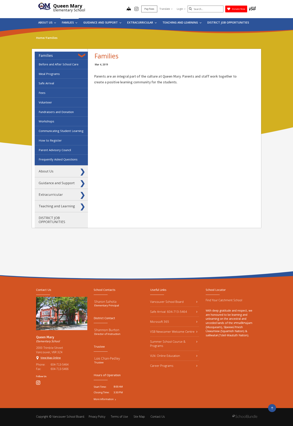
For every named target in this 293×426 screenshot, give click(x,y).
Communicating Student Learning (61, 131)
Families (68, 22)
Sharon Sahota (105, 301)
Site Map (139, 416)
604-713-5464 (60, 364)
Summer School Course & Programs (168, 343)
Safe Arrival (46, 83)
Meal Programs (49, 74)
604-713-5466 (60, 369)
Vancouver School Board (167, 302)
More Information (104, 399)
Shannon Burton (106, 330)
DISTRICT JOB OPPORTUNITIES (228, 22)
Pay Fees (149, 9)
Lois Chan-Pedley (107, 358)
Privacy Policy (97, 416)
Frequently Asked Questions (58, 159)
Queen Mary (67, 5)
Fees (42, 93)
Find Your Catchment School (224, 300)
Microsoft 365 (159, 322)
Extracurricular (140, 22)
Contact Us (157, 416)
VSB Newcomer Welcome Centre (172, 332)
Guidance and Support (101, 22)
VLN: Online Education (165, 356)
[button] (82, 55)
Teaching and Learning (180, 22)
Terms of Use (119, 416)
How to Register (50, 140)
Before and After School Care (59, 64)
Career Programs (161, 366)
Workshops (46, 121)
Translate (164, 9)
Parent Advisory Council (55, 150)
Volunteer (45, 102)
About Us (45, 22)
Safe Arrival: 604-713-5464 (168, 312)
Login (180, 9)
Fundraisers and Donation (56, 112)
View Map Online (50, 357)
